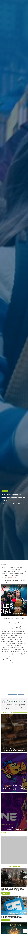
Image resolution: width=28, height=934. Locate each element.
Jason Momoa (21, 694)
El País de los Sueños (12, 694)
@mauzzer (14, 701)
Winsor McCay (13, 577)
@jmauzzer (22, 701)
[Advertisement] (14, 679)
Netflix (4, 491)
